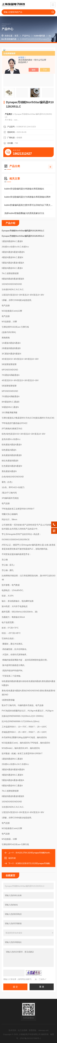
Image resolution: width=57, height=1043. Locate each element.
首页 (16, 35)
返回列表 (12, 858)
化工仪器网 (22, 1030)
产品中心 (26, 35)
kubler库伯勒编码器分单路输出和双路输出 (24, 189)
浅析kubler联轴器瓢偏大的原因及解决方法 (24, 213)
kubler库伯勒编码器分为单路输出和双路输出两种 (27, 197)
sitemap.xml (43, 1030)
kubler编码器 (39, 35)
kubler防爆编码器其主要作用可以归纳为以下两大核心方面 (28, 205)
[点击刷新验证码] (34, 973)
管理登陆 (32, 1030)
